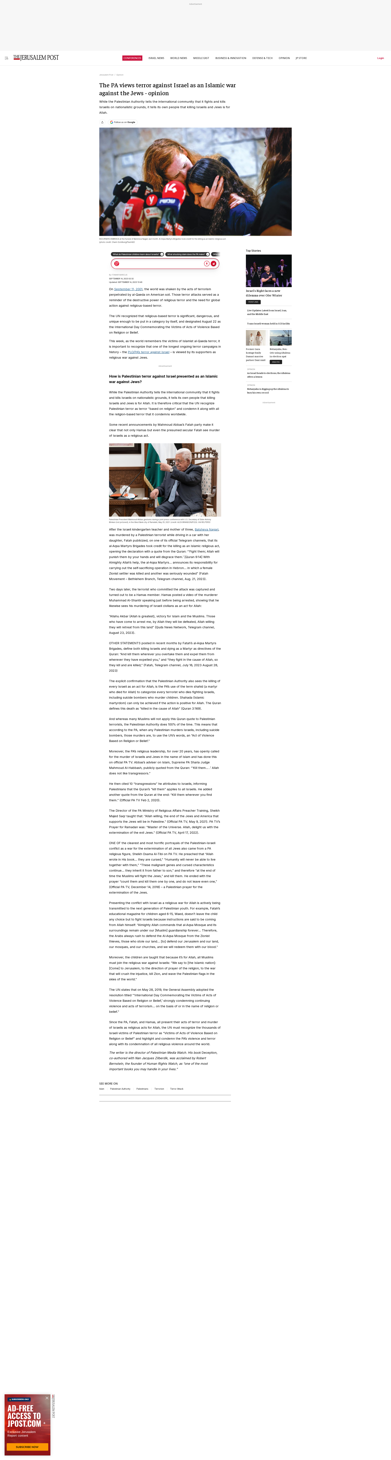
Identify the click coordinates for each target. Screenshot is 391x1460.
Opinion (119, 75)
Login (380, 58)
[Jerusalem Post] (34, 58)
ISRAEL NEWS (156, 58)
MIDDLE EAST (201, 58)
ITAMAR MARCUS (119, 275)
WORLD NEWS (178, 58)
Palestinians (142, 1089)
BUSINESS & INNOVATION (230, 58)
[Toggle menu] (6, 58)
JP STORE (301, 58)
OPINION (284, 58)
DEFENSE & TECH (262, 58)
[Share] (102, 122)
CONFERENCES (132, 58)
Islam (101, 1089)
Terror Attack (176, 1089)
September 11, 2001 (128, 289)
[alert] (27, 1424)
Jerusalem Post (106, 75)
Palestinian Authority (120, 1089)
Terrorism (159, 1089)
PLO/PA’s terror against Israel (148, 352)
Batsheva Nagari (206, 529)
